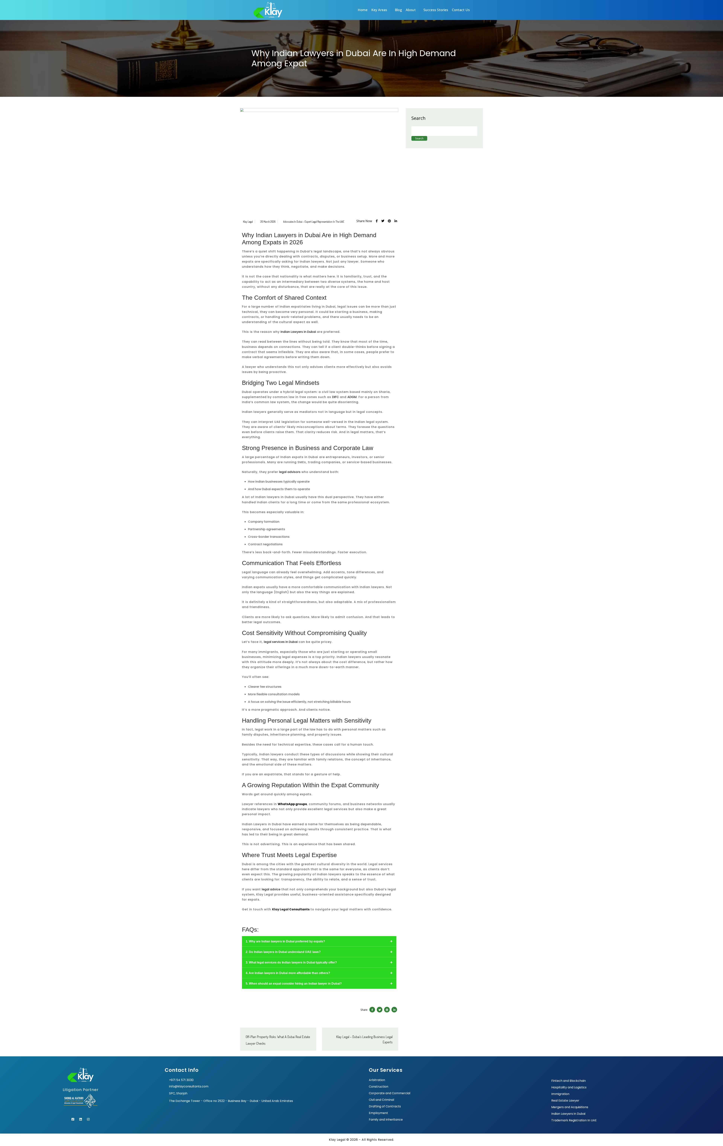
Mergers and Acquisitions (569, 1107)
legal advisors (289, 472)
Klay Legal (248, 221)
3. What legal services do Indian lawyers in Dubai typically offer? (291, 962)
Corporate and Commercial (389, 1093)
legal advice (271, 889)
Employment (378, 1113)
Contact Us (461, 10)
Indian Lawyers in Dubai (298, 332)
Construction (378, 1087)
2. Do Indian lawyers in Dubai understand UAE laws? (283, 951)
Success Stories (435, 10)
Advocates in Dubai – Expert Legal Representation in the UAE (313, 221)
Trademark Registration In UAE (574, 1120)
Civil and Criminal (381, 1100)
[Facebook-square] (72, 1119)
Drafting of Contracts (385, 1106)
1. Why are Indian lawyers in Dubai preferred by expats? (285, 941)
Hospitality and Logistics (568, 1087)
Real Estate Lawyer (565, 1100)
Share (364, 1010)
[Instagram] (88, 1119)
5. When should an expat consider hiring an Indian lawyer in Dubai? (294, 983)
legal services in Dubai (281, 642)
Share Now (364, 220)
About (411, 10)
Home (363, 10)
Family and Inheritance (386, 1120)
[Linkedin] (80, 1119)
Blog (398, 10)
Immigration (560, 1094)
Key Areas (379, 10)
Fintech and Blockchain (568, 1081)
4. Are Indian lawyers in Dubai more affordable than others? (288, 973)
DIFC (335, 397)
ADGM (352, 397)
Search (418, 118)
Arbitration (377, 1080)
